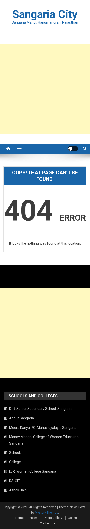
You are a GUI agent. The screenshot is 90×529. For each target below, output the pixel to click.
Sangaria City (45, 14)
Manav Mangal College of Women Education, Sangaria (44, 440)
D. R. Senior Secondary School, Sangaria (40, 409)
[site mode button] (73, 148)
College (15, 462)
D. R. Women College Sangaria (32, 471)
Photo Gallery (53, 518)
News (34, 518)
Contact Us (48, 523)
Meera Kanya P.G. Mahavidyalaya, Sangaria (42, 428)
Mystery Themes (46, 512)
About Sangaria (21, 418)
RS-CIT (14, 481)
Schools (15, 453)
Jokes (72, 518)
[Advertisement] (45, 89)
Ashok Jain (18, 490)
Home (20, 518)
